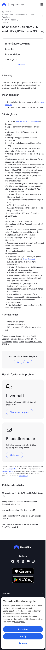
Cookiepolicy (8, 622)
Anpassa (22, 643)
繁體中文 (5, 344)
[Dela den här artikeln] (42, 31)
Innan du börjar (12, 54)
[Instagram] (33, 561)
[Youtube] (28, 561)
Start (7, 12)
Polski (21, 341)
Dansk (19, 336)
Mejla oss (14, 455)
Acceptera (22, 629)
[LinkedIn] (23, 561)
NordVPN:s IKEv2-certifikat (27, 121)
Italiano (21, 339)
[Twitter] (17, 561)
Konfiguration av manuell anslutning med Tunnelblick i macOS (19, 502)
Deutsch (26, 336)
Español (5, 339)
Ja (18, 362)
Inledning (9, 49)
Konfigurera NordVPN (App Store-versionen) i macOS (21, 517)
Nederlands (7, 341)
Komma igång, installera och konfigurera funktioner (19, 15)
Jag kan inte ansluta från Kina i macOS (18, 510)
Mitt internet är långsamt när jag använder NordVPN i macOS (20, 525)
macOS (5, 22)
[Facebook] (12, 561)
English (33, 336)
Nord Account (29, 259)
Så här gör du (11, 59)
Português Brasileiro (33, 341)
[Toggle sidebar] (42, 5)
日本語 (27, 339)
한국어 (33, 339)
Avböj (22, 636)
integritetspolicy (8, 471)
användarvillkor (11, 469)
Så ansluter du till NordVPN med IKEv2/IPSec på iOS (22, 494)
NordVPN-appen (9, 20)
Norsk (15, 341)
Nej (28, 362)
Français (13, 339)
